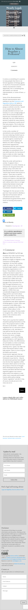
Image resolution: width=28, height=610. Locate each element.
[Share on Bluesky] (4, 221)
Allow (14, 3)
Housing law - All (17, 226)
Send (23, 602)
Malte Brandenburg (19, 564)
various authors (14, 555)
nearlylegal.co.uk (16, 561)
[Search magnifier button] (24, 35)
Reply (22, 390)
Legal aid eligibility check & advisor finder (13, 489)
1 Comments (14, 70)
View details (15, 1)
